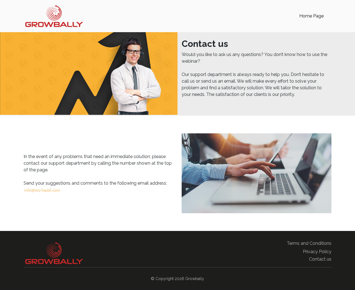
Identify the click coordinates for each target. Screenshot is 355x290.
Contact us (320, 259)
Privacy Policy (317, 251)
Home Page (311, 16)
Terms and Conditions (309, 243)
